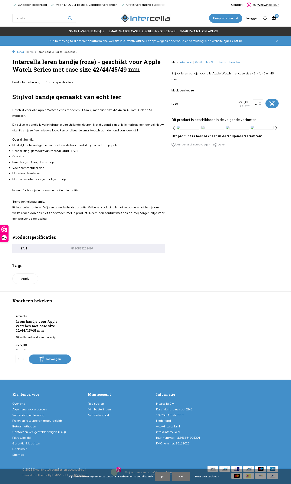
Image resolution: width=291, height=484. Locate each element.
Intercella (186, 62)
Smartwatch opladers (199, 31)
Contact (236, 5)
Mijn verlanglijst (98, 415)
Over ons (18, 404)
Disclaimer (19, 449)
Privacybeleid (21, 438)
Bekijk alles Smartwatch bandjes (218, 62)
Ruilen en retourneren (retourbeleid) (37, 421)
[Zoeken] (70, 18)
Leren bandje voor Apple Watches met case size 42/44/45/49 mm (37, 326)
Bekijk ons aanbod (225, 18)
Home (30, 51)
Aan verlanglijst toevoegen (193, 144)
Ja (162, 476)
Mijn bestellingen (99, 409)
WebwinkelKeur (268, 5)
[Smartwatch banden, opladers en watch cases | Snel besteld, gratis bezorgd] (145, 18)
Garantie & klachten (26, 443)
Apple (25, 278)
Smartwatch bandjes (86, 31)
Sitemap (18, 455)
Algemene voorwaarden (29, 409)
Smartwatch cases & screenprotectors (142, 31)
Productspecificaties (59, 82)
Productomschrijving (26, 82)
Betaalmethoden (24, 426)
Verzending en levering (28, 415)
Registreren (96, 404)
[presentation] (173, 128)
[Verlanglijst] (265, 18)
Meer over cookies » (207, 476)
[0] (272, 18)
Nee (181, 476)
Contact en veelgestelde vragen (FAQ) (39, 432)
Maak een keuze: (182, 90)
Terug (20, 51)
